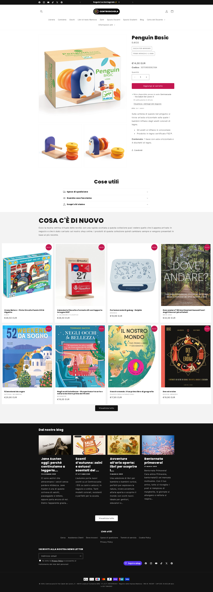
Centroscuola (50, 584)
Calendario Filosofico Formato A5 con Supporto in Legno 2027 (79, 311)
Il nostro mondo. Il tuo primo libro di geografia (132, 392)
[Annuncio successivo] (132, 2)
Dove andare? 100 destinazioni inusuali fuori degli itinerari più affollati (184, 311)
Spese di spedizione (109, 538)
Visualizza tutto (106, 408)
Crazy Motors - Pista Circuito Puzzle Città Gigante (24, 311)
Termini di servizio (128, 538)
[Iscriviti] (80, 556)
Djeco (135, 42)
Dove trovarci (92, 538)
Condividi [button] (138, 150)
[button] (41, 11)
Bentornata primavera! (153, 460)
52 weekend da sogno (14, 392)
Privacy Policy (106, 542)
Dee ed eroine (169, 392)
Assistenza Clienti (75, 538)
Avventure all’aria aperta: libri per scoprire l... (123, 464)
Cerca (63, 538)
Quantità (135, 72)
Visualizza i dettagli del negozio (147, 104)
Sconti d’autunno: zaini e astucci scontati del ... (89, 464)
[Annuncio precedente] (80, 2)
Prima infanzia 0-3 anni (143, 53)
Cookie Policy (145, 538)
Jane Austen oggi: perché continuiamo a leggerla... (53, 464)
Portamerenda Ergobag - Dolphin (126, 310)
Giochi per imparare (142, 48)
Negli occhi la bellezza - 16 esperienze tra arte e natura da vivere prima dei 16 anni (80, 393)
